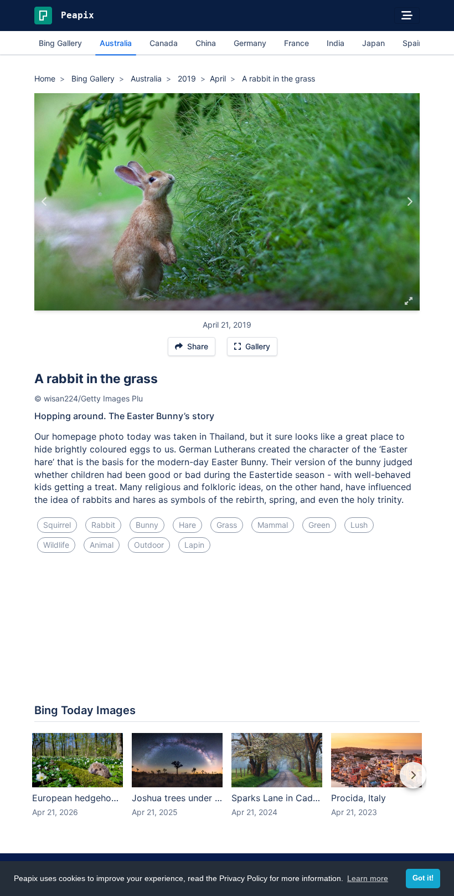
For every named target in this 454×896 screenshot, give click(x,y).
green (319, 525)
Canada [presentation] (163, 43)
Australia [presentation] (116, 43)
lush (359, 525)
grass (226, 525)
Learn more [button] (367, 878)
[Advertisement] (227, 599)
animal (102, 544)
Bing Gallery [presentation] (60, 43)
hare (187, 525)
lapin (194, 544)
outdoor (149, 544)
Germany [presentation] (250, 43)
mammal (272, 525)
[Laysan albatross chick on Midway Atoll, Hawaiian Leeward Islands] (409, 202)
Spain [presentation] (413, 43)
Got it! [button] (423, 878)
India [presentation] (335, 43)
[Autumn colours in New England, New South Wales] (44, 202)
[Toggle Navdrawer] (407, 15)
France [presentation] (296, 43)
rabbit (103, 525)
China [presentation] (205, 43)
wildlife (56, 544)
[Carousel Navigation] (227, 782)
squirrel (57, 525)
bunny (147, 525)
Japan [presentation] (373, 43)
